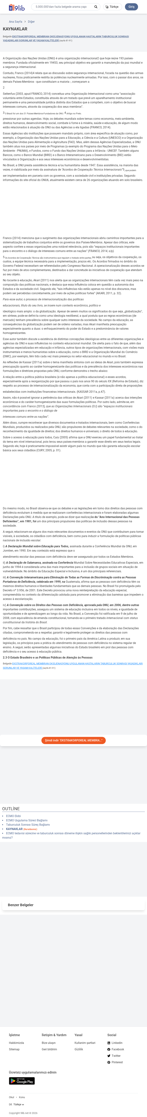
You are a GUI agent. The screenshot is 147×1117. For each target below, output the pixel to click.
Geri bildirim (49, 1049)
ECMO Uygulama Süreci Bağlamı (27, 820)
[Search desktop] (96, 7)
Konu (22, 1097)
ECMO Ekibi (13, 816)
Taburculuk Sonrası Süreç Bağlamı (28, 824)
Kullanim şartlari (85, 1043)
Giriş (131, 6)
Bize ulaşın (49, 1043)
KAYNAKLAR (21, 829)
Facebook (118, 1049)
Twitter (116, 1056)
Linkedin (117, 1043)
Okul (11, 1097)
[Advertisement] (73, 209)
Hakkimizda (16, 1043)
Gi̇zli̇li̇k (79, 1049)
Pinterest (117, 1062)
